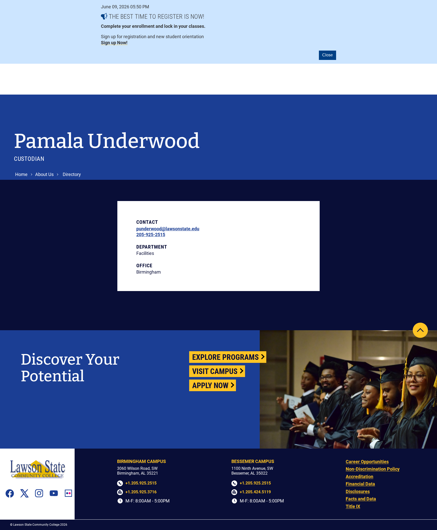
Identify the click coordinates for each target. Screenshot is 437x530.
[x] (24, 493)
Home (21, 174)
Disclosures (358, 491)
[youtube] (54, 493)
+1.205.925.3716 (141, 492)
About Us (44, 174)
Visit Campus (214, 371)
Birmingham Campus (141, 461)
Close (327, 55)
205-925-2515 (150, 234)
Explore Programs (225, 357)
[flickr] (68, 493)
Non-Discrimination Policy (373, 469)
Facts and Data (361, 498)
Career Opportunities (367, 461)
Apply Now (210, 385)
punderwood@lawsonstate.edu (167, 228)
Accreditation (359, 476)
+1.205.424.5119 (255, 492)
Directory (72, 174)
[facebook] (10, 493)
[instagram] (39, 493)
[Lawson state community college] (38, 469)
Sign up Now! (114, 42)
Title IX (353, 506)
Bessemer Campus (252, 461)
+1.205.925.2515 (141, 483)
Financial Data (360, 484)
